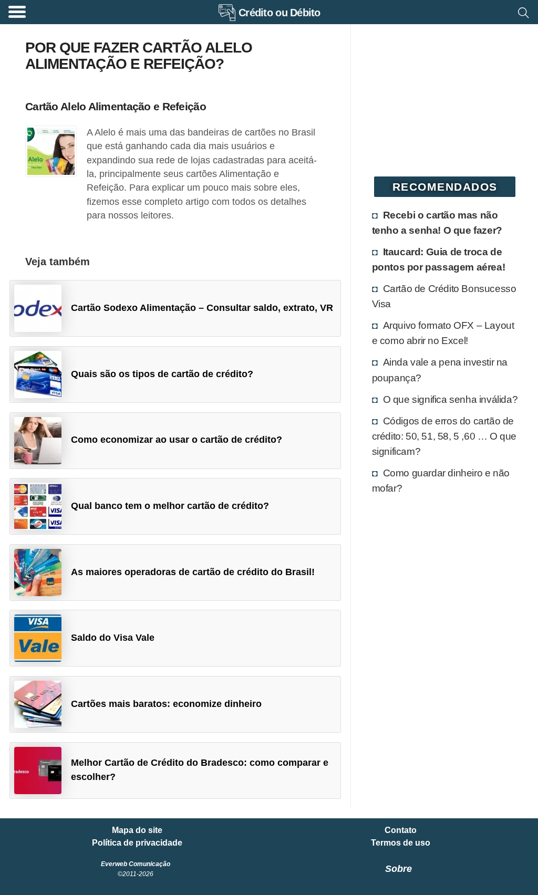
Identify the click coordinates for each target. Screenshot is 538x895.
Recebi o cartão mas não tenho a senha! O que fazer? (437, 222)
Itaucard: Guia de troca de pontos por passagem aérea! (438, 259)
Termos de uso (400, 843)
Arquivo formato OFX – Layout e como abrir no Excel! (443, 332)
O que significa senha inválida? (450, 399)
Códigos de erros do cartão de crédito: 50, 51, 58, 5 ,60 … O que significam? (444, 436)
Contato (401, 830)
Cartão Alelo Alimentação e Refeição (115, 106)
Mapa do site (137, 830)
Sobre (398, 868)
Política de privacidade (137, 843)
